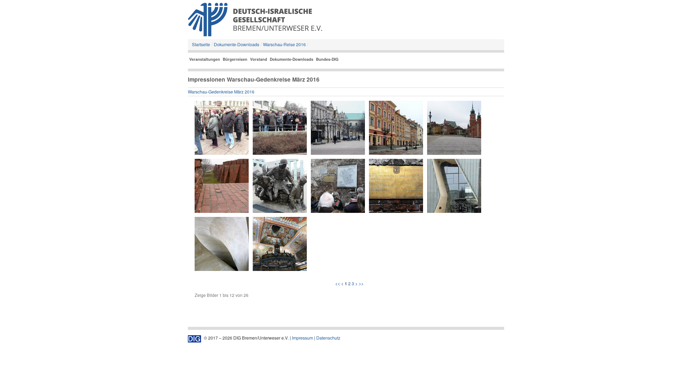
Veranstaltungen (204, 59)
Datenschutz (328, 338)
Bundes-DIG (327, 59)
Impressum (302, 338)
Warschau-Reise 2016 (284, 44)
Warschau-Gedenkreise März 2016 (221, 92)
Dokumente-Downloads (236, 44)
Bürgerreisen (235, 59)
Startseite (201, 44)
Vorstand (258, 59)
